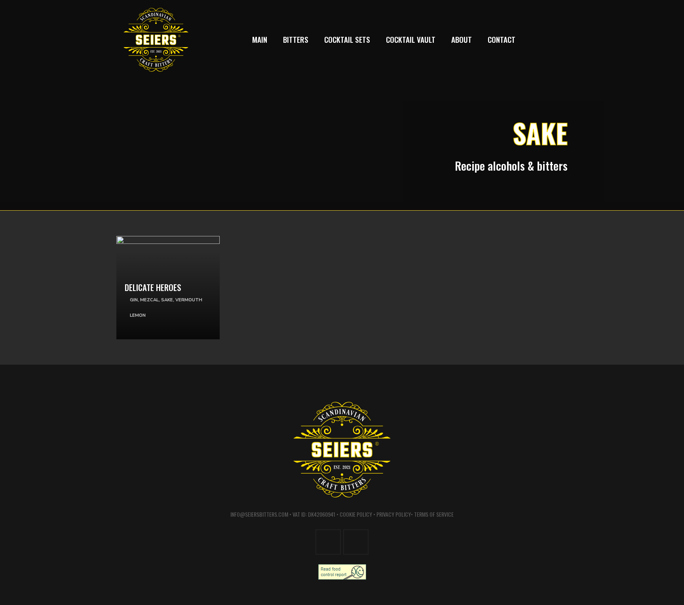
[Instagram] (541, 40)
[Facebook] (559, 40)
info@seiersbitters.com (259, 514)
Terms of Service (434, 514)
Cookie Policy (356, 514)
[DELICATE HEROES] (168, 241)
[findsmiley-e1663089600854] (342, 572)
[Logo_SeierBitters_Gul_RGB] (156, 39)
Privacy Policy (393, 514)
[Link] (168, 295)
